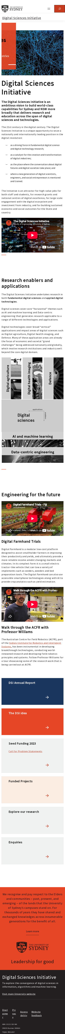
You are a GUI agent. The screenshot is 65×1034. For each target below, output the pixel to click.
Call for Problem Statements (25, 751)
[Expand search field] (59, 8)
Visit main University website (19, 993)
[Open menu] (49, 9)
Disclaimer (5, 1013)
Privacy (14, 1013)
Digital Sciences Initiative (21, 18)
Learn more (32, 931)
